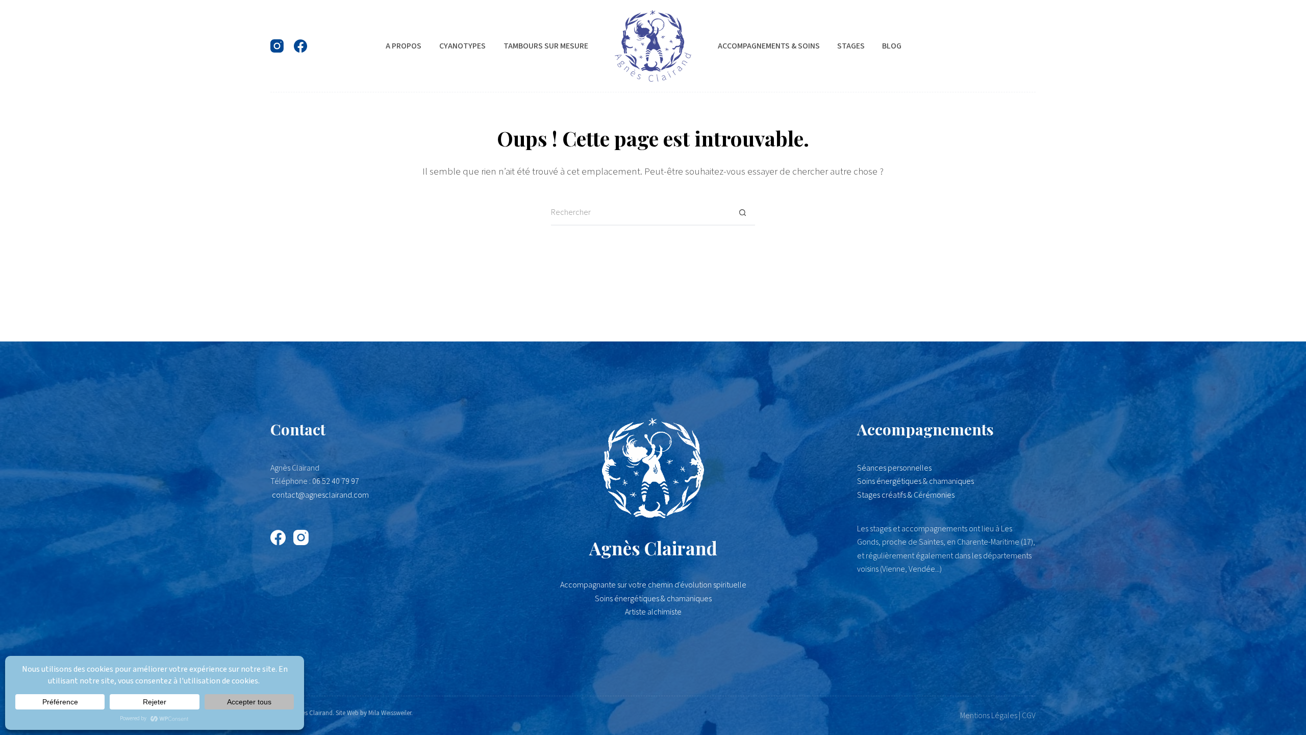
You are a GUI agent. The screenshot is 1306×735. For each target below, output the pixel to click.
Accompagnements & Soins (769, 46)
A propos (403, 46)
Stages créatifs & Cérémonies (906, 495)
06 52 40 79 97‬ (335, 481)
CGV (1029, 715)
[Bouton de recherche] (742, 213)
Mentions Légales (988, 715)
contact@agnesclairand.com (320, 495)
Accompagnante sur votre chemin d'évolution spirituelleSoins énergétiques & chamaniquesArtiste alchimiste (653, 598)
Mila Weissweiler (389, 713)
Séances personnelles (894, 468)
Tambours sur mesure (546, 46)
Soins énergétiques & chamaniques (915, 481)
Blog (891, 46)
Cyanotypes (462, 46)
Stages (851, 46)
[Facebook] (300, 46)
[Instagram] (277, 46)
